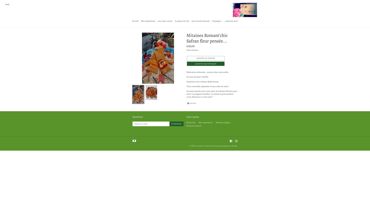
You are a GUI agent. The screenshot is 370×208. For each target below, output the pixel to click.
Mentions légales (223, 122)
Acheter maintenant (206, 64)
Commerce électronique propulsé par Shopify (220, 146)
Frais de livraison (193, 126)
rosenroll (199, 146)
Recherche (191, 122)
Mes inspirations (205, 122)
